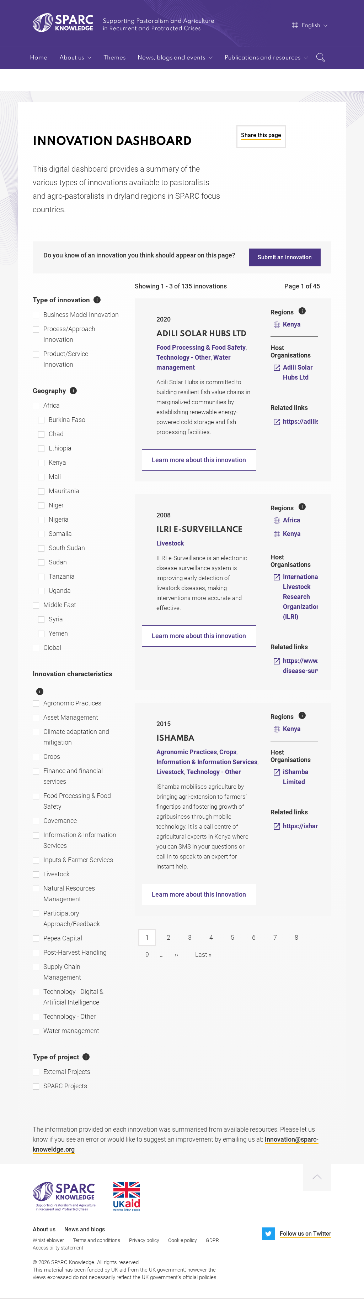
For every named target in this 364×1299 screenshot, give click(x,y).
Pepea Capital (62, 938)
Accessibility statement (58, 1248)
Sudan (58, 562)
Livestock (56, 874)
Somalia (60, 533)
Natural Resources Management (69, 894)
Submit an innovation (285, 257)
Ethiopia (60, 448)
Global (52, 647)
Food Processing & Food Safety (77, 801)
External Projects (66, 1071)
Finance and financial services (73, 776)
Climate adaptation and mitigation (76, 737)
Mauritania (64, 491)
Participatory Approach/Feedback (71, 918)
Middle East (59, 605)
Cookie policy (182, 1240)
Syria (56, 619)
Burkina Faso (67, 419)
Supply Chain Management (62, 972)
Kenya (57, 462)
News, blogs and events (171, 58)
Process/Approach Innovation (69, 334)
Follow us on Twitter (305, 1233)
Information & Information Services (79, 840)
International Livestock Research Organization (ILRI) (301, 596)
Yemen (58, 633)
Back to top (317, 1177)
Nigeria (59, 519)
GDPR (212, 1240)
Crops (51, 756)
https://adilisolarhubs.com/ (322, 421)
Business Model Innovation (81, 314)
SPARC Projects (65, 1086)
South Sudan (67, 548)
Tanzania (62, 576)
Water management (71, 1030)
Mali (55, 476)
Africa (51, 405)
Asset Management (70, 717)
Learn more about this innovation (199, 460)
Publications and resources (262, 58)
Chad (56, 434)
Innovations (46, 80)
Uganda (60, 590)
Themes (114, 58)
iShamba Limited (296, 777)
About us (71, 58)
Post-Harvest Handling (75, 952)
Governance (60, 820)
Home (38, 58)
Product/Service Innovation (65, 359)
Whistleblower (48, 1240)
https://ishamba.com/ (314, 826)
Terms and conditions (96, 1240)
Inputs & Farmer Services (78, 860)
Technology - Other (69, 1016)
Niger (56, 505)
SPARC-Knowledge (63, 22)
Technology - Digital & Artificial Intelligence (73, 997)
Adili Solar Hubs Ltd (298, 372)
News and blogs (84, 1229)
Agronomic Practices (72, 703)
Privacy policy (144, 1240)
